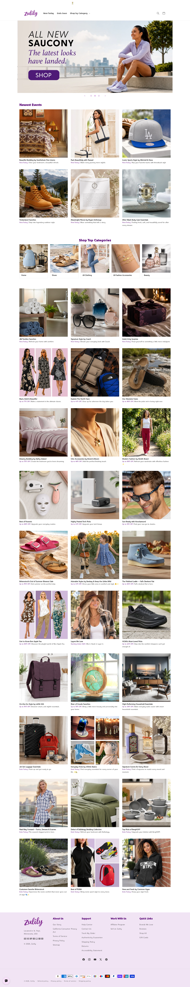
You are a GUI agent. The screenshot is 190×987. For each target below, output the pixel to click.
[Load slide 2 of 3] (95, 96)
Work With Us (118, 918)
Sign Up (162, 3)
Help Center (87, 925)
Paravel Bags (95, 57)
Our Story (57, 925)
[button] (80, 13)
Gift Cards (143, 937)
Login (154, 3)
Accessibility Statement (92, 950)
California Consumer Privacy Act (65, 930)
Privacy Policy (59, 941)
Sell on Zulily (116, 929)
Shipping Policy (88, 942)
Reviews (142, 929)
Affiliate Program (118, 925)
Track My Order (88, 933)
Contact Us (86, 929)
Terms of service (70, 981)
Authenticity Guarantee (92, 937)
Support (86, 918)
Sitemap (56, 945)
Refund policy (43, 981)
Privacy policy (56, 981)
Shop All (143, 933)
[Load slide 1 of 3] (91, 96)
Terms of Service (60, 936)
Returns (85, 946)
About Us (58, 918)
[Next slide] (105, 96)
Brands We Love (146, 925)
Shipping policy (85, 981)
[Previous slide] (85, 96)
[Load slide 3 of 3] (99, 96)
